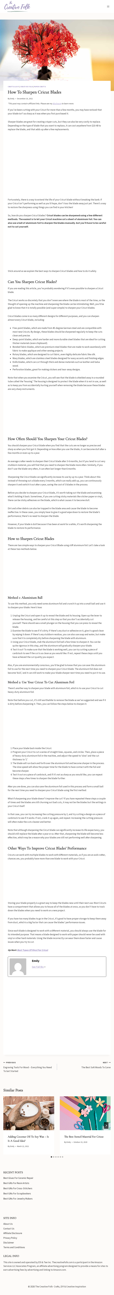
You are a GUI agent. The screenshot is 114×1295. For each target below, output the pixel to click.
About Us (8, 1223)
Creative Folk (26, 87)
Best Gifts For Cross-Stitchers (17, 1188)
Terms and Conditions (14, 1247)
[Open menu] (108, 6)
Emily (12, 98)
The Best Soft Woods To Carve (96, 1065)
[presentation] (28, 1113)
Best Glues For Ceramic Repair (18, 1178)
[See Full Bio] (45, 967)
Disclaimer (8, 1242)
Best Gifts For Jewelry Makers (18, 1198)
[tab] (51, 1157)
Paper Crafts (40, 87)
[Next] (106, 1125)
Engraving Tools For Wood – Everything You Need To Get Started (27, 1067)
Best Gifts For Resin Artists (16, 1183)
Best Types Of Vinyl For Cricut (32, 950)
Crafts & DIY (13, 87)
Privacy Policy (10, 1237)
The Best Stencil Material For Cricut (84, 1136)
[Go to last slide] (8, 1125)
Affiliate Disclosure (12, 1233)
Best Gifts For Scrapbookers (17, 1193)
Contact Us (8, 1228)
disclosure (57, 103)
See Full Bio (38, 966)
